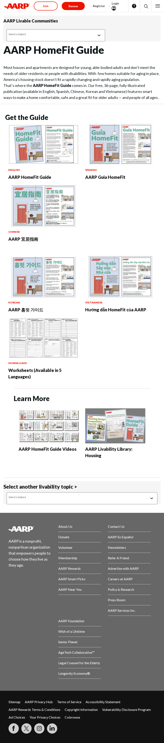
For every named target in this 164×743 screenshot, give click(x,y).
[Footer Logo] (30, 529)
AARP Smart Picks (71, 579)
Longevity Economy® (74, 673)
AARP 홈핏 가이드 (25, 309)
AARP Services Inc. (121, 610)
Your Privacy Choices (44, 717)
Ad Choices (17, 717)
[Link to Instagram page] (39, 728)
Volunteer (65, 547)
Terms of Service (69, 702)
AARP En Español (120, 537)
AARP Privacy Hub (39, 702)
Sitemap (14, 702)
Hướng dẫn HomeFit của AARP (115, 309)
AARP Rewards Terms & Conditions (34, 709)
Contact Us (116, 526)
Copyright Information (81, 709)
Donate (63, 537)
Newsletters (117, 547)
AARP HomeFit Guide (29, 177)
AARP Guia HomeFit (105, 177)
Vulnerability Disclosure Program (126, 709)
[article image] (43, 163)
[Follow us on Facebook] (14, 728)
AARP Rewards (69, 568)
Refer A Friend (118, 558)
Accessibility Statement (103, 702)
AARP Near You (70, 589)
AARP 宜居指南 (23, 239)
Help (134, 6)
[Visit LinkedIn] (52, 728)
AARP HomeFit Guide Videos (47, 449)
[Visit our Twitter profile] (26, 728)
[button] (145, 6)
